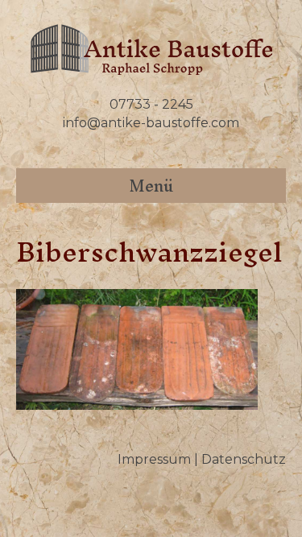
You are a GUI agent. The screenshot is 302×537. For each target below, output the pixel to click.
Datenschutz (243, 459)
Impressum (154, 459)
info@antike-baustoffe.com (151, 122)
